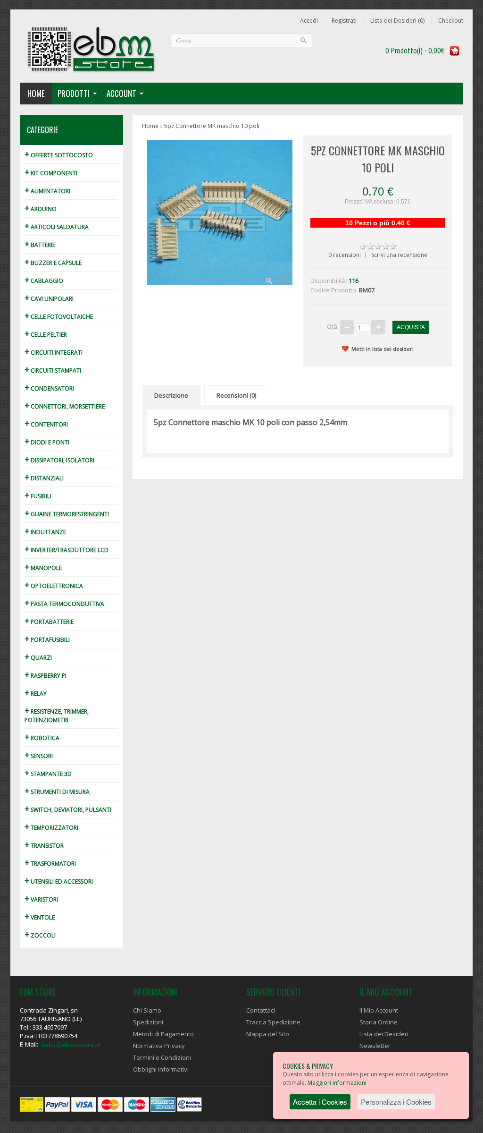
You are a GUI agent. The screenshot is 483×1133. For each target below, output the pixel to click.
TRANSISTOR (44, 846)
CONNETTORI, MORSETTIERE (65, 406)
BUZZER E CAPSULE (53, 263)
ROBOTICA (42, 738)
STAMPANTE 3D (48, 774)
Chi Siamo (147, 1010)
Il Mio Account (378, 1010)
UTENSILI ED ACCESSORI (59, 881)
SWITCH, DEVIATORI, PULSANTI (68, 810)
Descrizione (171, 395)
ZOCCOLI (40, 935)
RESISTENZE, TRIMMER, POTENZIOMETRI (57, 715)
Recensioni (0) (236, 395)
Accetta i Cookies (320, 1102)
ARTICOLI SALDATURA (57, 227)
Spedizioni (148, 1022)
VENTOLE (40, 917)
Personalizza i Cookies (396, 1102)
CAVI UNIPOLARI (49, 299)
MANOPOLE (43, 568)
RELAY (36, 694)
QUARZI (38, 658)
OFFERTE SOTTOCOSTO (59, 155)
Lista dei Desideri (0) (397, 21)
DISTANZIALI (44, 478)
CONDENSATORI (49, 388)
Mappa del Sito (267, 1034)
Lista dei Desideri (383, 1034)
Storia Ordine (378, 1022)
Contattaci (260, 1010)
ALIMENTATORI (47, 191)
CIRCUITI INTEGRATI (54, 353)
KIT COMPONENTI (51, 173)
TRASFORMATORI (50, 864)
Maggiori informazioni (337, 1083)
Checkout (450, 21)
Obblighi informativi (161, 1069)
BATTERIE (40, 245)
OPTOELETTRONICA (54, 586)
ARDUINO (41, 209)
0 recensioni (344, 255)
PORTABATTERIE (49, 622)
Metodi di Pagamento (163, 1034)
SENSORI (39, 756)
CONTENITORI (46, 424)
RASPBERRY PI (46, 676)
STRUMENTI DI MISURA (57, 792)
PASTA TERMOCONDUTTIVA (64, 604)
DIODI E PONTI (47, 442)
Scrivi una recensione (399, 255)
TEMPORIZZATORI (51, 828)
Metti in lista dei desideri (382, 348)
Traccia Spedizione (273, 1022)
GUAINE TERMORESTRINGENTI (67, 514)
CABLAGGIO (44, 281)
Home (36, 93)
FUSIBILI (38, 496)
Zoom (282, 280)
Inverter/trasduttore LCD (66, 550)
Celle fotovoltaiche (59, 317)
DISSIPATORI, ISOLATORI (59, 460)
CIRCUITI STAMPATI (53, 370)
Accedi (309, 21)
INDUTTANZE (45, 532)
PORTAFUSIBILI (47, 640)
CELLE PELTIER (46, 335)
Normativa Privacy (159, 1045)
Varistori (41, 899)
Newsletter (375, 1045)
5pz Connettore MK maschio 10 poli (211, 126)
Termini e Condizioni (162, 1057)
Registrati (344, 21)
